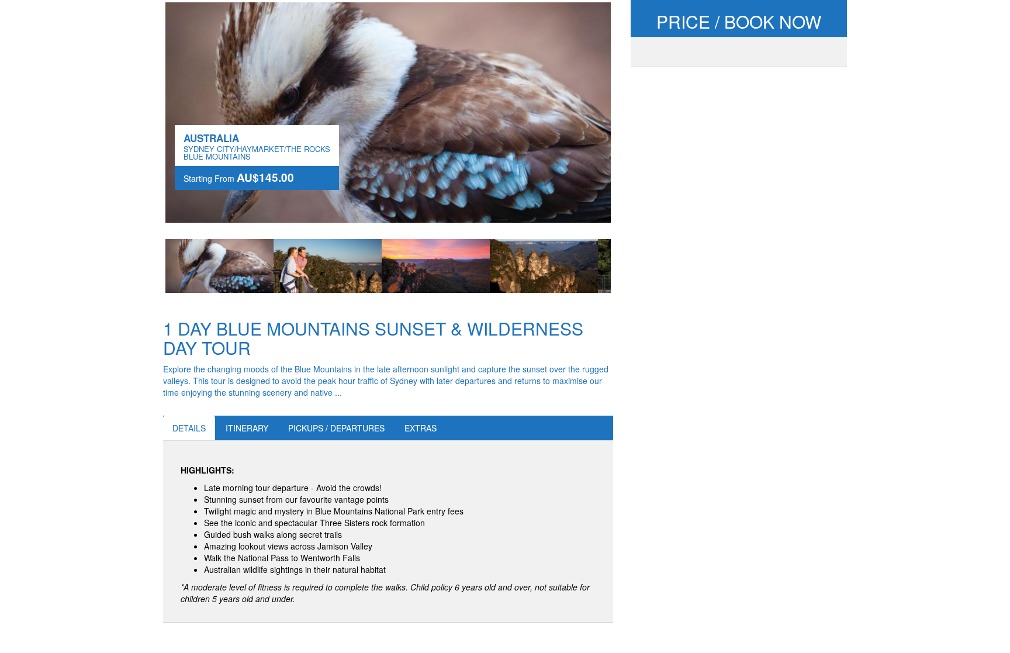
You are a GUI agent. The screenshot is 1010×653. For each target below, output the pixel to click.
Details (189, 428)
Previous (148, 266)
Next (628, 266)
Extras (420, 428)
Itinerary (247, 428)
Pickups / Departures (336, 428)
